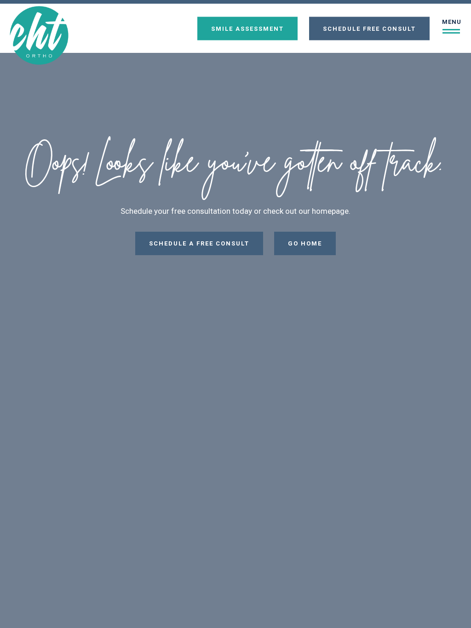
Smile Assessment (247, 28)
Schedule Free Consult (369, 28)
